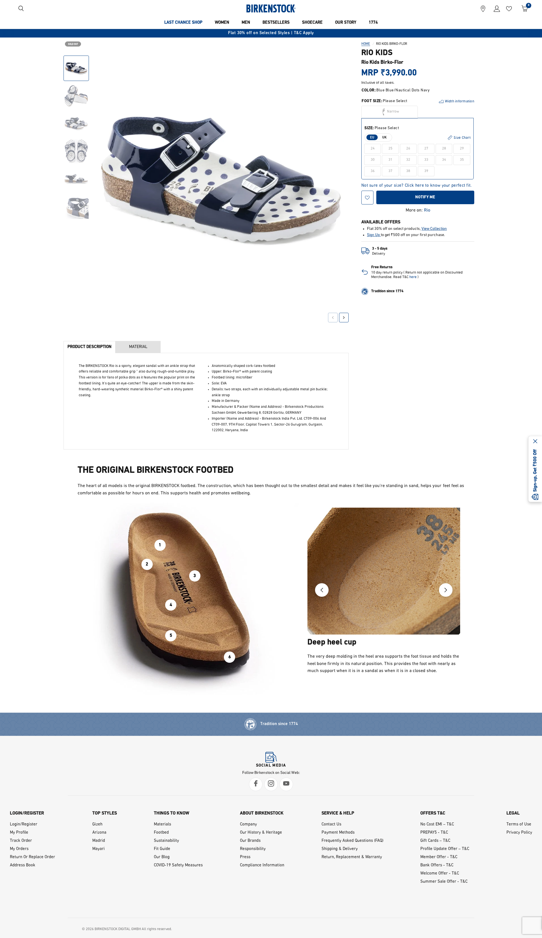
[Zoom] (336, 64)
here (413, 277)
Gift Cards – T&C (435, 841)
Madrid (98, 841)
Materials (162, 824)
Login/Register (23, 824)
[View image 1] (76, 68)
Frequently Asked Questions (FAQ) (352, 841)
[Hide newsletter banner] (535, 442)
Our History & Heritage (261, 833)
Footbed (161, 833)
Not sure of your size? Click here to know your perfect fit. (416, 186)
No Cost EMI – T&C (437, 824)
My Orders (19, 849)
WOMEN (222, 23)
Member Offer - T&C (438, 857)
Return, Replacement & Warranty (352, 857)
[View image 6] (76, 206)
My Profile (19, 833)
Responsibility (253, 849)
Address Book (22, 865)
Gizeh (97, 824)
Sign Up (374, 235)
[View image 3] (76, 123)
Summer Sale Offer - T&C (443, 882)
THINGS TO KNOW (171, 813)
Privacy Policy (519, 833)
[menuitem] (183, 23)
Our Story (345, 23)
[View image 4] (76, 151)
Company (248, 824)
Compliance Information (262, 865)
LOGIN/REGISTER (27, 813)
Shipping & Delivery (340, 849)
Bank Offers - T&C (436, 865)
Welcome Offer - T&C (439, 873)
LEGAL (513, 813)
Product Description (89, 347)
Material (138, 347)
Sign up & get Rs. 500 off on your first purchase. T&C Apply (334, 33)
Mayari (98, 849)
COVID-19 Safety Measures (178, 865)
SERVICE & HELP (338, 813)
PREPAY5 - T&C (434, 833)
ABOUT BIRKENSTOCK (261, 813)
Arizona (99, 833)
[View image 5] (76, 178)
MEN (246, 23)
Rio (427, 210)
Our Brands (250, 841)
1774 (373, 23)
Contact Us (331, 824)
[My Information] (494, 8)
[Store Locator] (483, 8)
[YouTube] (286, 784)
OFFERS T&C (432, 813)
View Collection (434, 229)
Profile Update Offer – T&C (444, 849)
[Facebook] (256, 784)
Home (365, 44)
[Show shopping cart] (522, 8)
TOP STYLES (104, 813)
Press (245, 857)
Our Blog (162, 857)
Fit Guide (162, 849)
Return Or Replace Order (32, 857)
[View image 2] (76, 96)
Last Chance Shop (183, 23)
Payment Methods (338, 833)
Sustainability (166, 841)
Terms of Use (518, 824)
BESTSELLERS (276, 23)
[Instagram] (271, 784)
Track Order (21, 841)
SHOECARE (312, 23)
